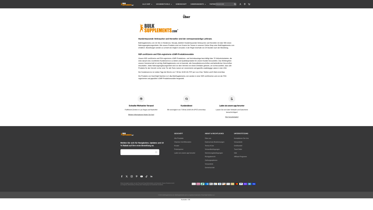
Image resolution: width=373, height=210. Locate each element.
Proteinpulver (178, 149)
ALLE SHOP (146, 4)
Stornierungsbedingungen (214, 153)
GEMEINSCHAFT (181, 4)
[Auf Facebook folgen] (121, 176)
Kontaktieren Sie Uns (241, 138)
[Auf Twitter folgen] (126, 176)
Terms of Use (209, 146)
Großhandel (238, 146)
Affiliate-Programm (240, 156)
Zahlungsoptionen (211, 160)
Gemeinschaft (209, 167)
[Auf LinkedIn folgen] (151, 176)
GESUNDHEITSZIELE (163, 4)
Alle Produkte (178, 138)
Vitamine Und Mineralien (182, 142)
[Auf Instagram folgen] (131, 176)
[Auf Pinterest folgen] (136, 176)
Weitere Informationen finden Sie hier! (141, 115)
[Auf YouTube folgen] (141, 176)
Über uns (208, 138)
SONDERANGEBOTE (197, 4)
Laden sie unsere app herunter (184, 153)
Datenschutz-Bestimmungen (214, 142)
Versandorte (209, 164)
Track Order (238, 149)
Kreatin (176, 146)
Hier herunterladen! (231, 117)
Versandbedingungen (212, 149)
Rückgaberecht (210, 156)
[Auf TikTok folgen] (146, 176)
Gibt (235, 153)
